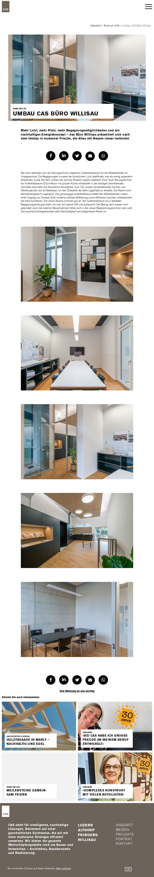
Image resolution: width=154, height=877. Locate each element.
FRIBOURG (88, 835)
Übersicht (95, 25)
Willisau (87, 840)
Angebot (124, 825)
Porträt (124, 839)
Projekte (125, 834)
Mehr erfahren (63, 868)
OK (128, 869)
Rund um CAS (111, 25)
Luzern (85, 825)
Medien (122, 830)
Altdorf (86, 830)
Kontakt (124, 844)
